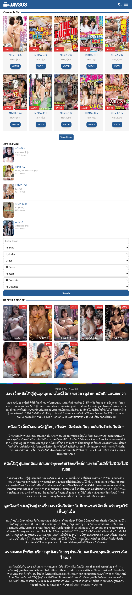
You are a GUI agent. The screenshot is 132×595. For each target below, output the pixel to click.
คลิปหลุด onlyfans (80, 584)
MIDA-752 (40, 375)
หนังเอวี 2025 (61, 389)
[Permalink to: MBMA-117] (117, 91)
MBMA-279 (40, 54)
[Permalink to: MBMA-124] (15, 91)
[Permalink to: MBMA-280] (66, 33)
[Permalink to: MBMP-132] (66, 91)
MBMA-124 (15, 113)
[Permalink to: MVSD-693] (117, 322)
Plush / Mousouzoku (24, 170)
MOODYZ (73, 531)
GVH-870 (66, 375)
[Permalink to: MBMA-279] (41, 33)
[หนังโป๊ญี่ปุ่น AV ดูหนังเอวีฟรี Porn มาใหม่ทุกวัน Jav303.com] (15, 4)
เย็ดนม (108, 446)
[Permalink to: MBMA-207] (117, 33)
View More (66, 137)
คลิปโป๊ (76, 406)
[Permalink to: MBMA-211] (91, 33)
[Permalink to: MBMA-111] (41, 91)
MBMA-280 (66, 54)
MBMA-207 (117, 54)
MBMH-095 (15, 54)
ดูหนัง (68, 409)
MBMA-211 (91, 54)
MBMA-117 (117, 113)
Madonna (99, 570)
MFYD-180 (41, 338)
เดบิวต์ (37, 489)
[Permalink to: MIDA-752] (40, 359)
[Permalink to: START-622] (15, 359)
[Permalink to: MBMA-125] (91, 91)
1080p (8, 49)
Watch (15, 66)
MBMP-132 (66, 113)
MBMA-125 (91, 113)
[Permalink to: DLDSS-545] (91, 322)
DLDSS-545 (91, 338)
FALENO (19, 189)
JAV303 (74, 389)
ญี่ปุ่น (17, 59)
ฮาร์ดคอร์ (57, 413)
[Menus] (126, 4)
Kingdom (19, 207)
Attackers (19, 152)
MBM (12, 59)
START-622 (15, 375)
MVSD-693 (117, 338)
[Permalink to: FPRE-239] (15, 322)
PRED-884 (66, 338)
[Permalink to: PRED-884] (66, 322)
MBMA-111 (40, 113)
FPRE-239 (15, 338)
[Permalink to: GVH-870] (66, 359)
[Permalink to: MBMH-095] (15, 33)
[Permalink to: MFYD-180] (40, 322)
